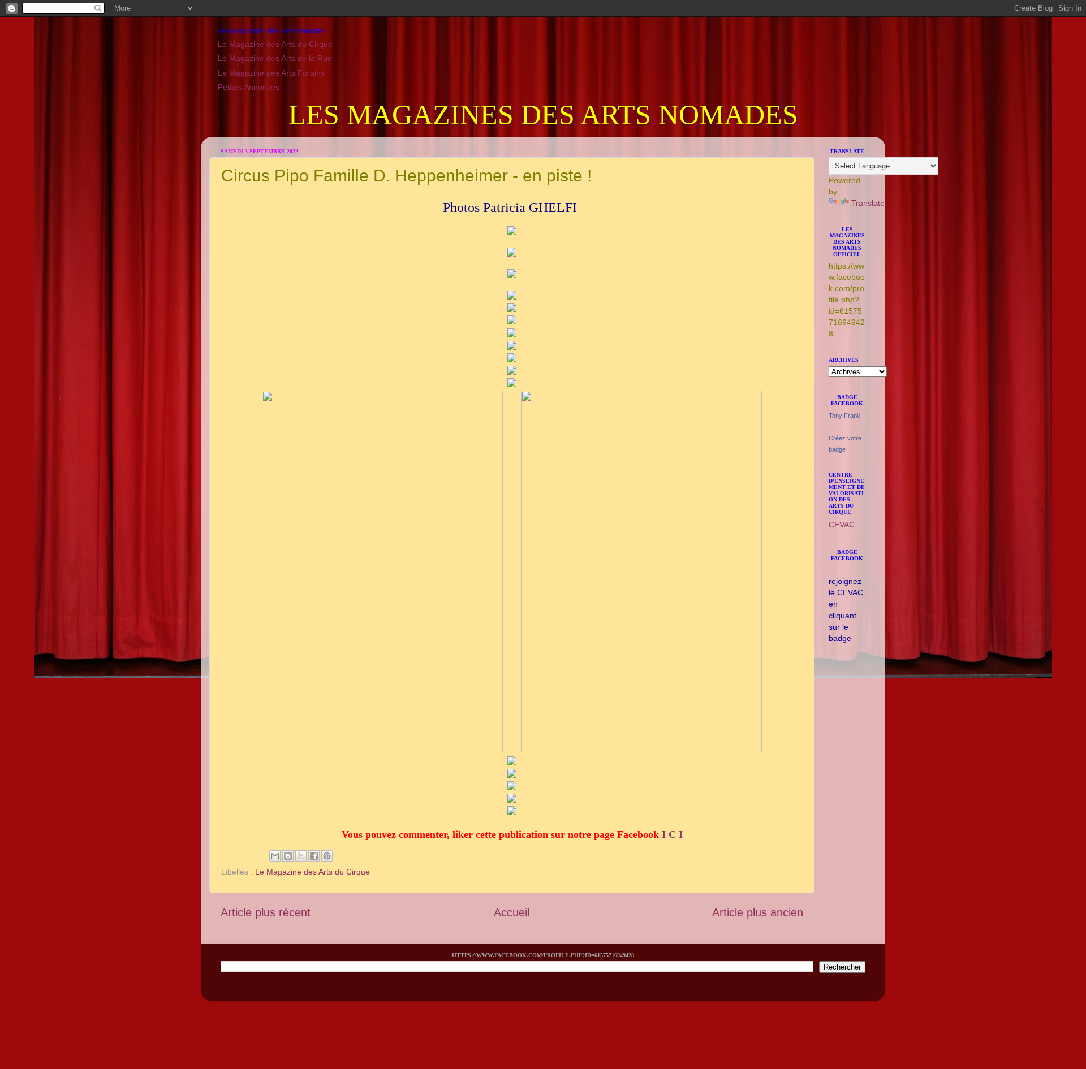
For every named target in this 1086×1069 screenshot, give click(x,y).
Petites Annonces (248, 87)
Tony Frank (844, 415)
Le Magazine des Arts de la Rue (275, 58)
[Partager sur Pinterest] (327, 856)
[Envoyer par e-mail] (275, 856)
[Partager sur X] (301, 856)
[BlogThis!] (288, 856)
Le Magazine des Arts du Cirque (275, 44)
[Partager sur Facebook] (314, 856)
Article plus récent (266, 912)
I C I (672, 834)
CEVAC (842, 524)
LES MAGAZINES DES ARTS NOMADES (543, 115)
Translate (868, 202)
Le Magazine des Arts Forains (271, 72)
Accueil (511, 912)
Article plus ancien (757, 912)
